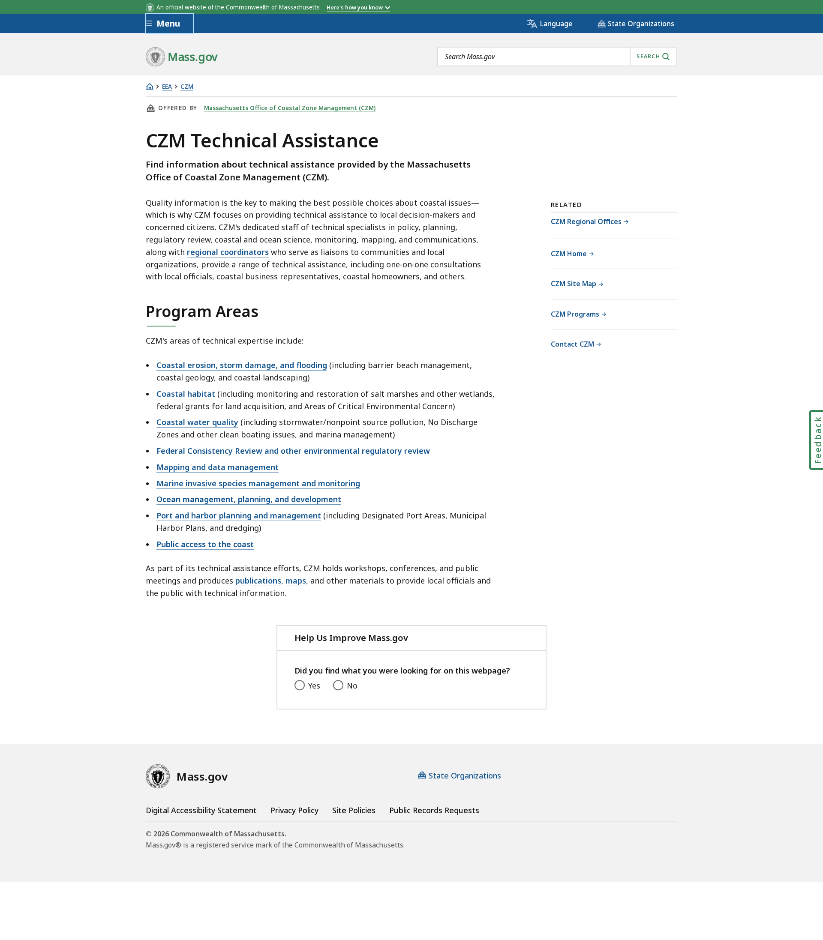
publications (258, 580)
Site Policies (353, 810)
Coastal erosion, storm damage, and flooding (241, 365)
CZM (186, 86)
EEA (167, 86)
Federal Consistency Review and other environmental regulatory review (293, 451)
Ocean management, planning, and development (248, 499)
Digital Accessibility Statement (201, 810)
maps (295, 580)
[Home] (149, 86)
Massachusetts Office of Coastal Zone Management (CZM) (289, 108)
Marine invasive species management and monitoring (258, 483)
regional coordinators (228, 252)
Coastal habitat (185, 394)
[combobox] (557, 56)
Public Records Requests (434, 810)
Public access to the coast (205, 544)
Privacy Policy (294, 810)
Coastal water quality (197, 422)
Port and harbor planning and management (238, 515)
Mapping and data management (217, 467)
